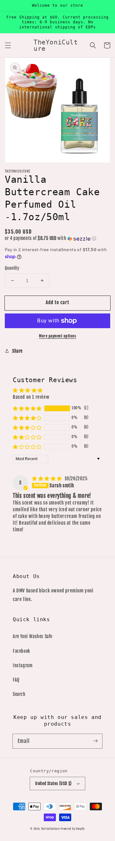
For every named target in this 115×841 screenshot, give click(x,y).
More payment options (57, 336)
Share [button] (17, 351)
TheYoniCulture (50, 828)
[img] (47, 478)
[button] (8, 45)
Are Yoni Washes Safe (32, 636)
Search (19, 694)
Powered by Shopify (73, 828)
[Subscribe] (95, 741)
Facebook (21, 651)
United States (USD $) (53, 783)
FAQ (16, 680)
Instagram (22, 665)
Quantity (12, 268)
